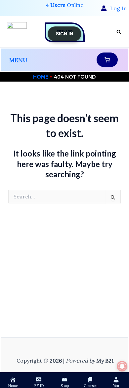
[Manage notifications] (122, 366)
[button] (119, 32)
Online (64, 5)
